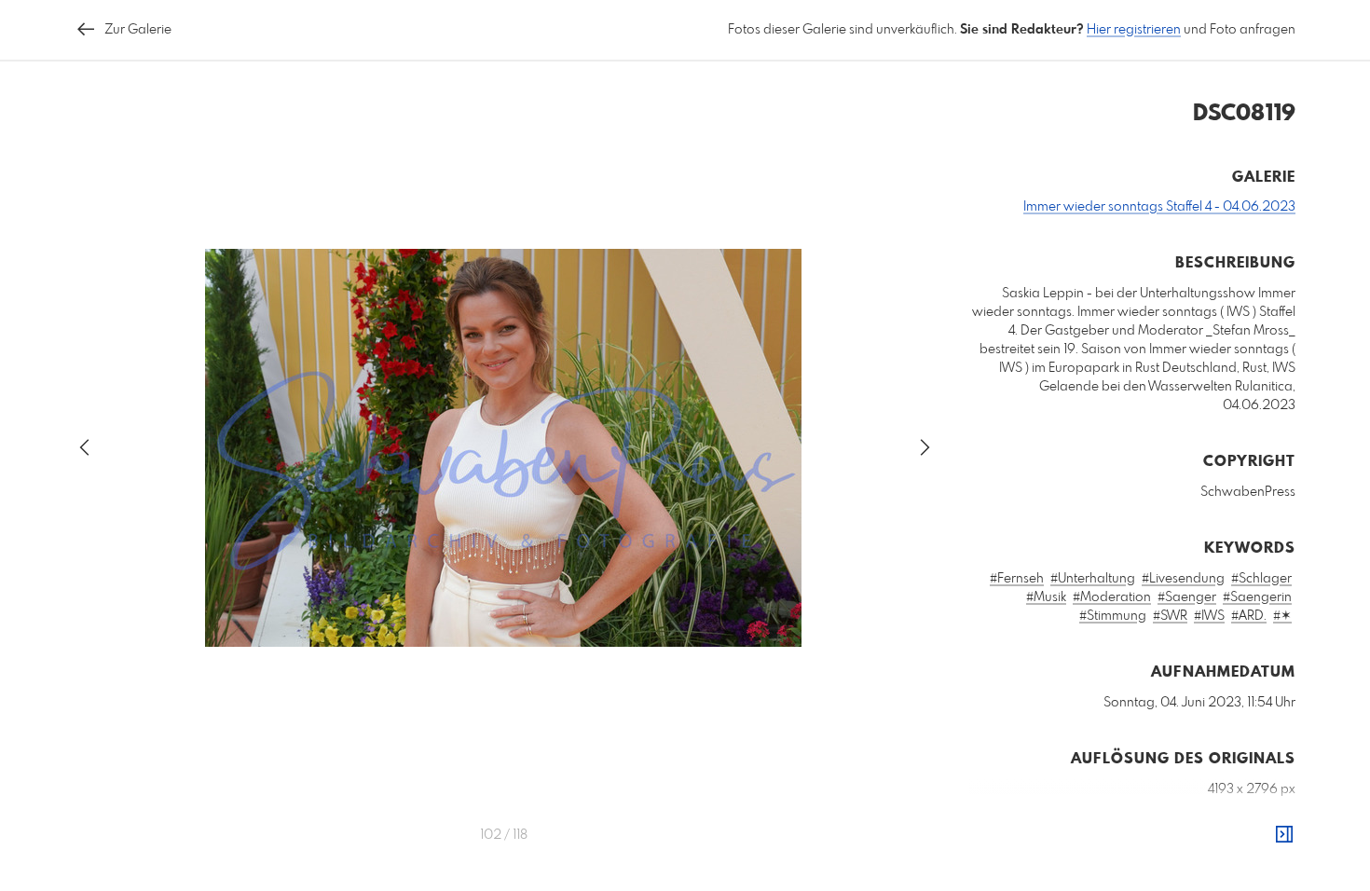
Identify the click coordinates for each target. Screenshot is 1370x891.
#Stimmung (1112, 616)
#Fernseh (1017, 578)
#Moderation (1112, 597)
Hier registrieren (1134, 29)
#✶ (1282, 616)
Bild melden (1264, 873)
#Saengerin (1257, 597)
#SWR (1170, 616)
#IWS (1209, 616)
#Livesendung (1183, 578)
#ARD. (1249, 616)
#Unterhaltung (1092, 578)
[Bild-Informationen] (1284, 835)
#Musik (1046, 597)
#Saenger (1187, 597)
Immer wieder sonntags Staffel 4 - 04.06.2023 (1159, 206)
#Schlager (1261, 578)
